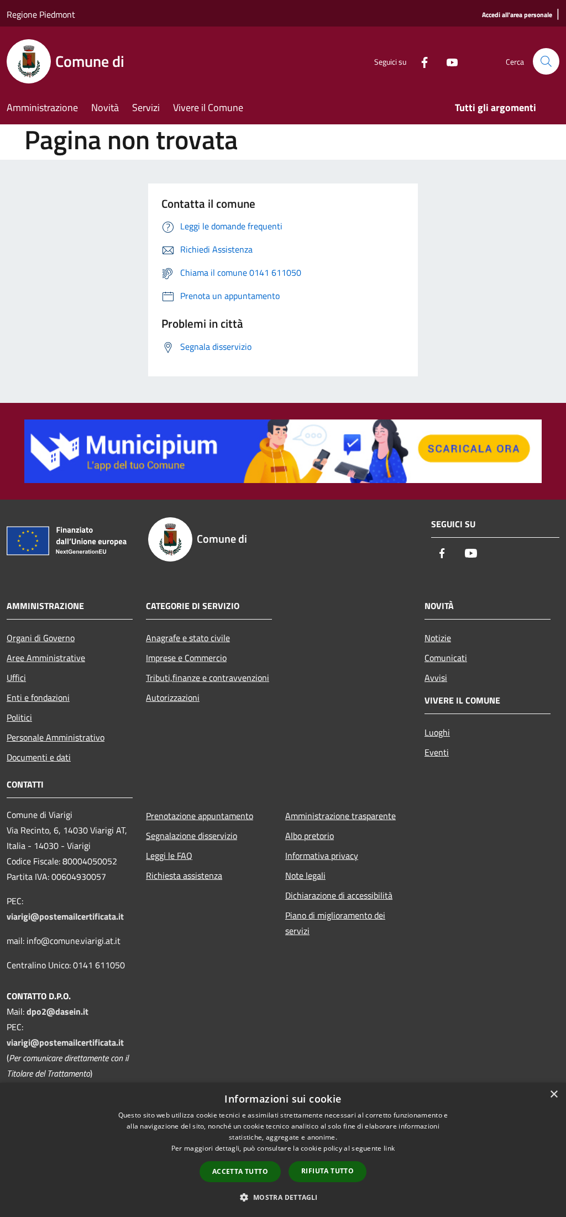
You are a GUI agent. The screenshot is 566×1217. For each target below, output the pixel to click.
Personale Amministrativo (55, 737)
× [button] (553, 1094)
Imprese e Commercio (186, 657)
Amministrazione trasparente (340, 815)
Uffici (16, 677)
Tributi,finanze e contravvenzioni (207, 677)
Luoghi (437, 732)
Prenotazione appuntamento (199, 815)
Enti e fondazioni (38, 697)
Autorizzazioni (173, 697)
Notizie (437, 637)
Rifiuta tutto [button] (327, 1171)
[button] (282, 1197)
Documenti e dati (39, 757)
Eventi (436, 752)
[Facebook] (420, 61)
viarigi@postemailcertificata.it (65, 916)
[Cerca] (546, 61)
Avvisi (435, 677)
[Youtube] (448, 61)
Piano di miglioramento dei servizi (335, 923)
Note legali (305, 875)
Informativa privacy (321, 855)
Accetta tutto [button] (240, 1171)
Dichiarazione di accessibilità (338, 895)
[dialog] (283, 1150)
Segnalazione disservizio (191, 835)
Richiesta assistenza (184, 875)
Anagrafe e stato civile (188, 637)
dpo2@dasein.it (57, 1011)
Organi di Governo (41, 637)
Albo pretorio (309, 835)
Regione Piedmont (41, 14)
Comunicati (445, 657)
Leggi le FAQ (169, 855)
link (389, 1148)
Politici (19, 717)
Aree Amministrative (46, 657)
